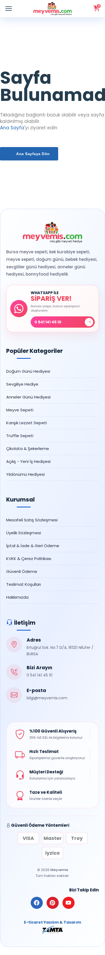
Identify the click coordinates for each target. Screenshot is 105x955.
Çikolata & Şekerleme (27, 448)
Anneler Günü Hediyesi (28, 397)
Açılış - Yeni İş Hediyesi (28, 461)
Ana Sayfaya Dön (32, 154)
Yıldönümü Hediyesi (25, 474)
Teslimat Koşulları (23, 584)
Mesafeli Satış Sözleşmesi (32, 520)
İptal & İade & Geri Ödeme (32, 545)
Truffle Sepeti (19, 435)
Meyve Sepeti (19, 410)
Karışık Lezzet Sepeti (26, 423)
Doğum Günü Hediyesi (28, 371)
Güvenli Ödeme (21, 571)
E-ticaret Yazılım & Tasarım (52, 922)
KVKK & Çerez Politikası (28, 558)
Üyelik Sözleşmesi (23, 533)
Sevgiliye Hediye (22, 384)
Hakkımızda (17, 597)
